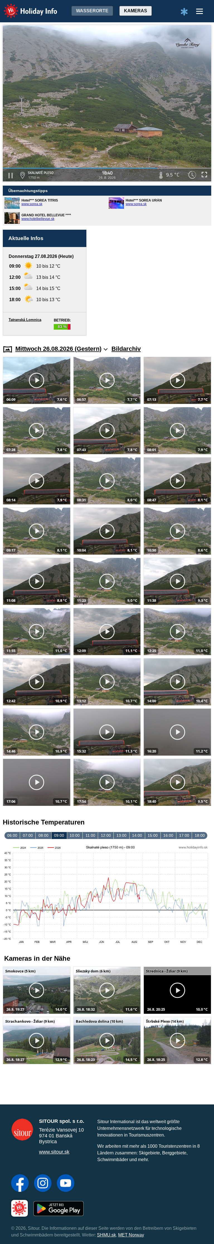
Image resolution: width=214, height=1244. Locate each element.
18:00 (200, 835)
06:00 (12, 835)
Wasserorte (92, 10)
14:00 (137, 835)
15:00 (153, 835)
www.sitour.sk (54, 1152)
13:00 (121, 835)
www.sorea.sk (31, 204)
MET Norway (131, 1235)
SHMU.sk (106, 1235)
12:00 (106, 835)
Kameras (135, 10)
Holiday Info (25, 7)
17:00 (184, 835)
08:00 (43, 835)
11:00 (90, 835)
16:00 (168, 835)
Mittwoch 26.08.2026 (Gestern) (58, 348)
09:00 (59, 835)
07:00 (28, 835)
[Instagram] (43, 1183)
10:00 (75, 835)
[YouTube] (65, 1183)
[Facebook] (20, 1183)
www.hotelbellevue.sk (37, 219)
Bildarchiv (126, 348)
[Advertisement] (151, 282)
